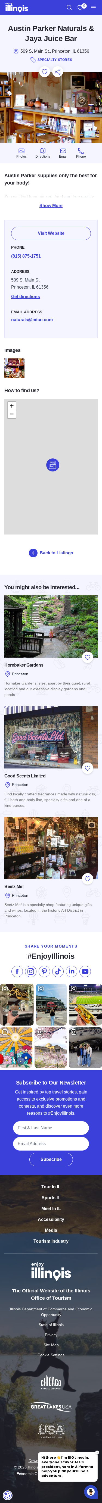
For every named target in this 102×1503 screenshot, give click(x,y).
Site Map (51, 1345)
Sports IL (51, 1197)
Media (51, 1230)
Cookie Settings (51, 1355)
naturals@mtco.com (32, 319)
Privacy (51, 1335)
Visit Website (51, 233)
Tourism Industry (51, 1241)
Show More (51, 205)
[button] (52, 464)
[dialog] (8, 1495)
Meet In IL (51, 1208)
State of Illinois (51, 1325)
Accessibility (51, 1219)
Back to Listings (56, 553)
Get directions (25, 296)
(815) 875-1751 (26, 256)
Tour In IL (51, 1187)
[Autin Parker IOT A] (14, 368)
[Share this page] (57, 71)
